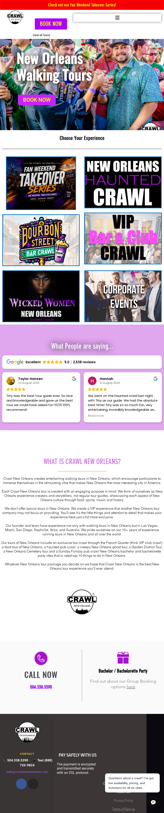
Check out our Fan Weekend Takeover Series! (82, 4)
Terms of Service (123, 809)
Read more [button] (15, 416)
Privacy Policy (123, 800)
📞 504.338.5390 (15, 760)
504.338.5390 (41, 687)
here (131, 686)
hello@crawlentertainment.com (27, 771)
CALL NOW (41, 674)
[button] (117, 18)
